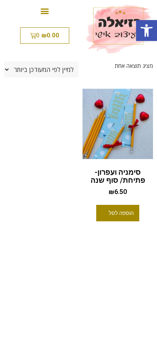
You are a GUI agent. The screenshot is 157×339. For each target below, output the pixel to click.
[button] (146, 30)
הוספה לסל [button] (121, 213)
